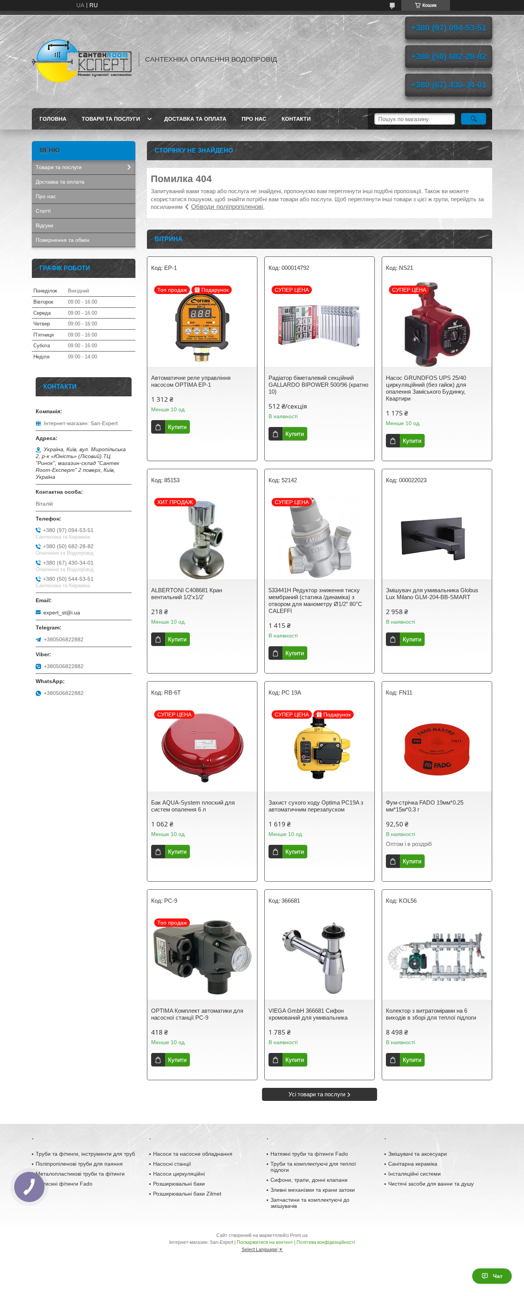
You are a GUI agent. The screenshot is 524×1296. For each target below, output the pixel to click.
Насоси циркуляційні (179, 1174)
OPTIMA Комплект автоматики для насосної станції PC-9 (197, 1014)
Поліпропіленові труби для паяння (79, 1164)
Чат (498, 1276)
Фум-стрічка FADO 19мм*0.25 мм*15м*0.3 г (424, 806)
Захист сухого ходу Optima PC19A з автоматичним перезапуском (316, 806)
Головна (53, 119)
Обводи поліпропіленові (227, 206)
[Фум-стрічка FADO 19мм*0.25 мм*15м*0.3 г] (437, 749)
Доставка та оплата (195, 119)
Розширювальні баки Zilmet (187, 1194)
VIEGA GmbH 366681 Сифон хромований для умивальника (308, 1014)
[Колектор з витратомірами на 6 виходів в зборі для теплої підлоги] (437, 957)
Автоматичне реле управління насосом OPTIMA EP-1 (191, 381)
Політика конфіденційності (326, 1242)
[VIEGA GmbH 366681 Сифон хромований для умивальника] (320, 957)
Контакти (296, 119)
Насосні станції (172, 1164)
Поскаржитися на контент (265, 1242)
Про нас (254, 119)
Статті (43, 211)
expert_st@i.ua (61, 612)
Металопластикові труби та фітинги (80, 1174)
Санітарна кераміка (412, 1164)
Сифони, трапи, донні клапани (309, 1180)
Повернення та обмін (62, 240)
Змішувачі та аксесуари (417, 1154)
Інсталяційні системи (414, 1174)
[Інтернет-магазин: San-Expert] (82, 59)
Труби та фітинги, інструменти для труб (85, 1154)
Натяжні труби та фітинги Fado (309, 1154)
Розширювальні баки (179, 1184)
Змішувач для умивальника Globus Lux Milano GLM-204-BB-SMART (432, 593)
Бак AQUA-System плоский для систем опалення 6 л (193, 806)
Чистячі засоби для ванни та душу (431, 1184)
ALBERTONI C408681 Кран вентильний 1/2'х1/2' (186, 593)
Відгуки (44, 225)
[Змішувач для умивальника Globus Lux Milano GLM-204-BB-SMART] (437, 537)
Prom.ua (299, 1235)
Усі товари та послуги (316, 1094)
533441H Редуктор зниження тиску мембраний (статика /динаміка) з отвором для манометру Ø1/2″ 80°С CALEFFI (315, 600)
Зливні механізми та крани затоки (312, 1190)
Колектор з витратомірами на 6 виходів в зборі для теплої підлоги (431, 1014)
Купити (177, 427)
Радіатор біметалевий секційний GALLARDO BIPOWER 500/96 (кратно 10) (318, 385)
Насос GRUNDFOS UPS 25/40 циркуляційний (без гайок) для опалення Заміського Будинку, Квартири (426, 388)
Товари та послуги (111, 119)
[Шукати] (473, 119)
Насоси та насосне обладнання (192, 1154)
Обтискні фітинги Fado (64, 1184)
